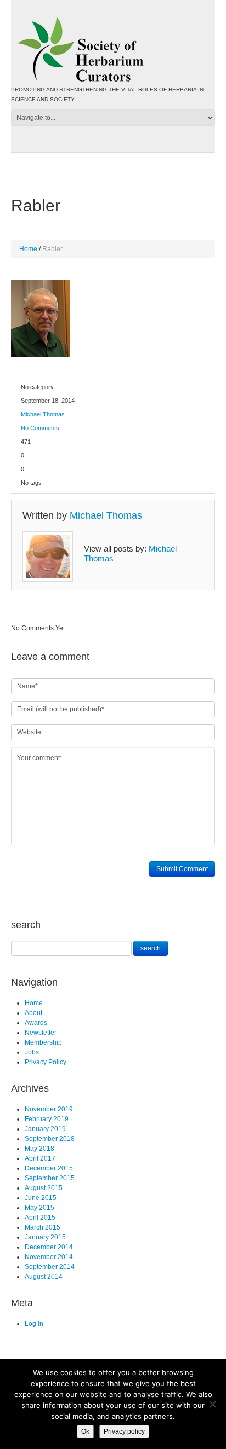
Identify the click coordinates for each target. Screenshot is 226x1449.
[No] (212, 1404)
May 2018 (39, 1148)
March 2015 (42, 1227)
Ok (85, 1431)
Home (28, 249)
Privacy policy (124, 1431)
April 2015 (40, 1217)
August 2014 (44, 1276)
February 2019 (47, 1119)
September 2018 (50, 1139)
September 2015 (50, 1178)
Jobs (32, 1052)
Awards (36, 1023)
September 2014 (50, 1267)
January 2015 (45, 1237)
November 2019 (49, 1109)
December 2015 (49, 1168)
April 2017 (40, 1158)
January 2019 (45, 1129)
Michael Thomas (43, 414)
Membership (43, 1042)
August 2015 (44, 1188)
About (33, 1013)
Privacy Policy (45, 1062)
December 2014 (49, 1247)
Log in (34, 1324)
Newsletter (40, 1032)
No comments (40, 428)
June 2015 (40, 1198)
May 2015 (39, 1208)
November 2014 (49, 1257)
